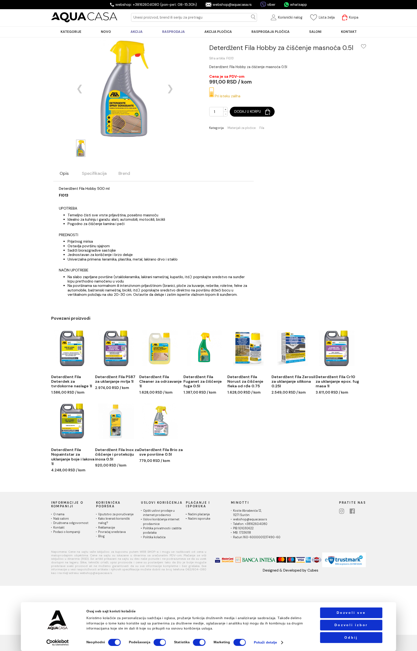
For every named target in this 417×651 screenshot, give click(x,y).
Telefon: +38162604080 (250, 524)
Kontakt (58, 528)
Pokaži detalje (265, 642)
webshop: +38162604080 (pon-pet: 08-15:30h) (156, 4)
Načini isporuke (199, 519)
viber (271, 4)
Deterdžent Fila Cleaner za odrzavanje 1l (160, 382)
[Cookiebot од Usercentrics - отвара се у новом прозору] (58, 642)
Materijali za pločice (242, 128)
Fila (261, 128)
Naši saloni (61, 519)
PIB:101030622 (243, 528)
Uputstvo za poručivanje (115, 514)
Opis (64, 173)
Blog (101, 536)
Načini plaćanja (199, 514)
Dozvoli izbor (351, 625)
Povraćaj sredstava (112, 532)
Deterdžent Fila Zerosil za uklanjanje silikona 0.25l (293, 382)
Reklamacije (106, 528)
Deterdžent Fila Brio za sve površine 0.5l (161, 452)
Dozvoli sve (351, 613)
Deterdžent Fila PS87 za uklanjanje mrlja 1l (115, 379)
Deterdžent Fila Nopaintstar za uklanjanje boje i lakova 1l (72, 456)
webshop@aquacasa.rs (232, 4)
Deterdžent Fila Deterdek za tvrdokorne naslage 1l (71, 382)
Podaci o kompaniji (66, 532)
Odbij (351, 637)
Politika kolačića (154, 537)
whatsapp (298, 4)
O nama (58, 514)
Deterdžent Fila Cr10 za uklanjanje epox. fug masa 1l (337, 382)
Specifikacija (94, 173)
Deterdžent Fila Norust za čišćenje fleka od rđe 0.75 (245, 382)
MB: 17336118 (242, 533)
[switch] (159, 642)
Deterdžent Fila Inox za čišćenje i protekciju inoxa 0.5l (117, 454)
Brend (124, 173)
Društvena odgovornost (70, 523)
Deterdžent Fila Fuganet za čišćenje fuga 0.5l (202, 382)
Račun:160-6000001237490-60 (256, 537)
